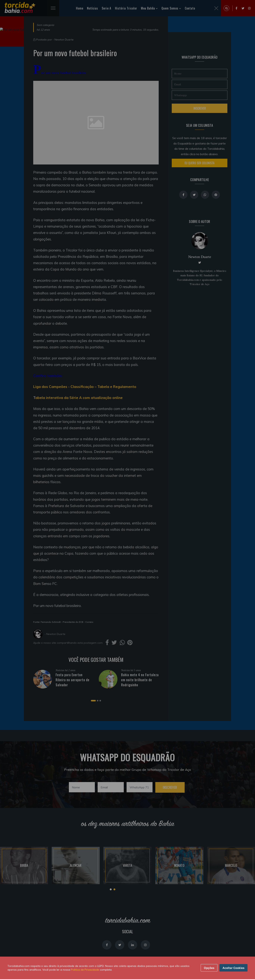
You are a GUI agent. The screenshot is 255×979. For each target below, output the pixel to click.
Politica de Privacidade (85, 969)
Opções (209, 968)
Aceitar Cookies (233, 968)
